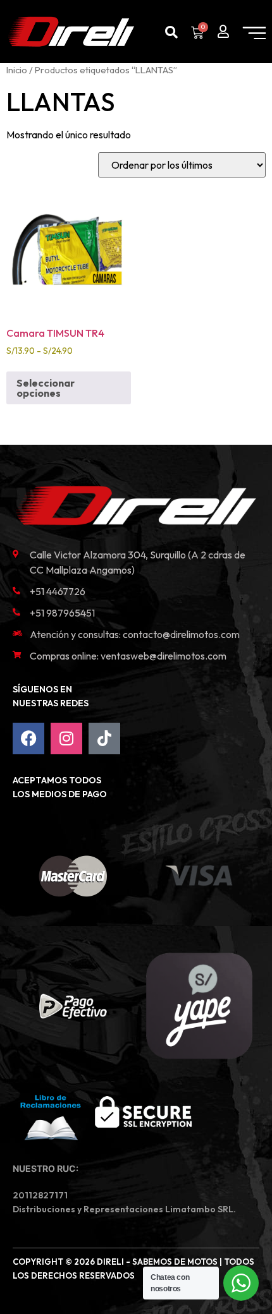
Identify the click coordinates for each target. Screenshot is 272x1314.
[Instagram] (66, 738)
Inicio (16, 70)
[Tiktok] (104, 738)
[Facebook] (28, 738)
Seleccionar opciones (45, 388)
